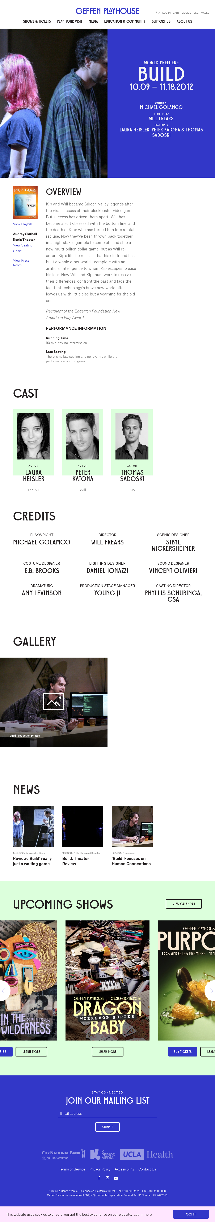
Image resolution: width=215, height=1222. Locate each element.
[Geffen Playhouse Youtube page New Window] (116, 1178)
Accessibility (124, 1169)
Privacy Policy (99, 1169)
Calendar (184, 903)
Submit (107, 1126)
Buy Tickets (183, 1051)
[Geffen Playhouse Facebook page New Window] (99, 1178)
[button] (158, 13)
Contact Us (147, 1169)
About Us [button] (184, 21)
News (74, 42)
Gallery (60, 42)
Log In (166, 12)
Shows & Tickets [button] (37, 21)
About (18, 42)
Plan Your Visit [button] (69, 21)
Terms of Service (72, 1169)
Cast (30, 42)
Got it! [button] (191, 1214)
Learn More (108, 1051)
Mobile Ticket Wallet (196, 12)
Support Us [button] (161, 21)
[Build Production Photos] (54, 702)
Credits (44, 42)
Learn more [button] (143, 1214)
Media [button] (93, 21)
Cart (176, 12)
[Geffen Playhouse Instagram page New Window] (107, 1178)
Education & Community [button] (125, 21)
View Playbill (22, 224)
